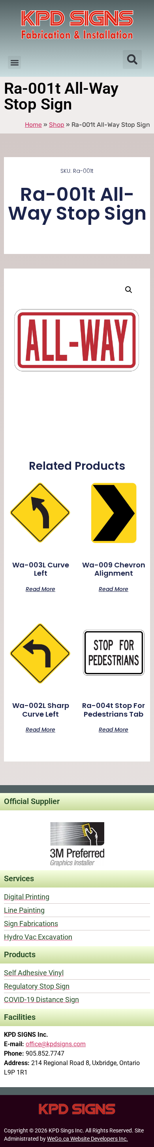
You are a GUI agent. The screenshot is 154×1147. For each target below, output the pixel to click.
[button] (14, 62)
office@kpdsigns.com (56, 1044)
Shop (56, 124)
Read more (40, 588)
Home (33, 124)
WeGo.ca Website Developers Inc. (87, 1139)
